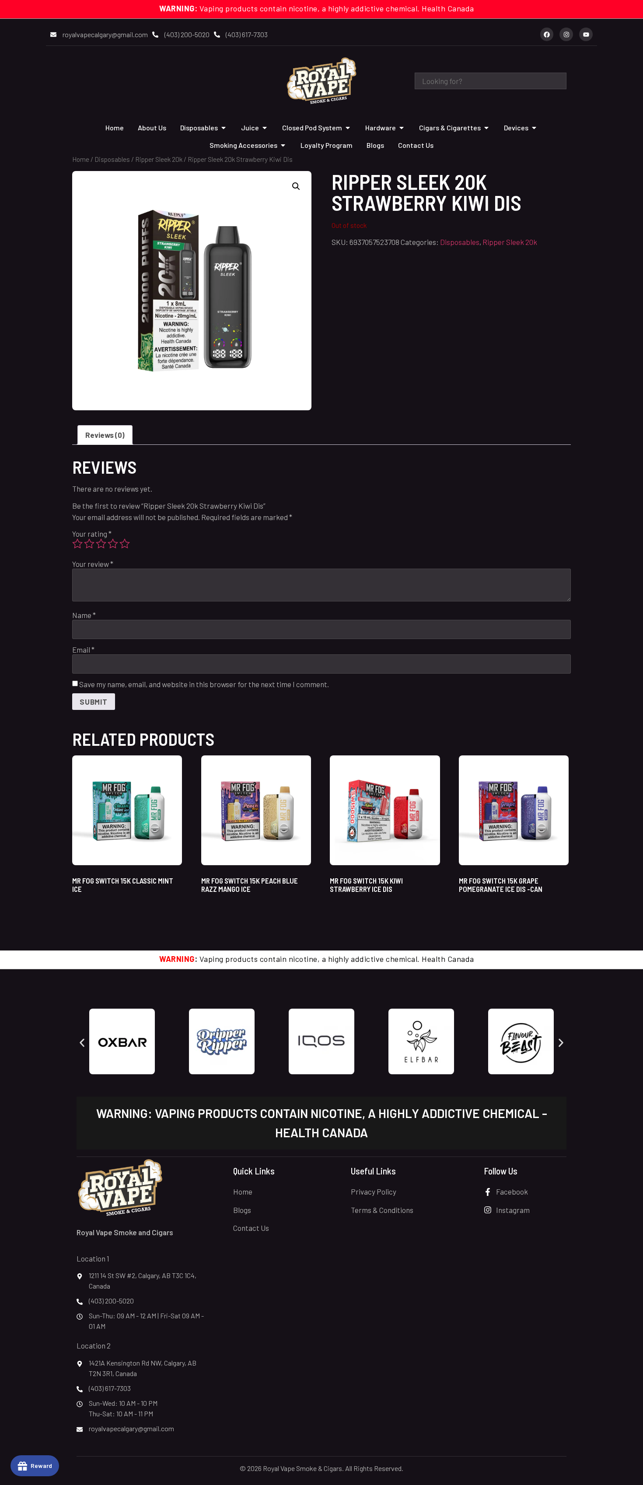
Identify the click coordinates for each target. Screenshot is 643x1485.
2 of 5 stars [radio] (89, 543)
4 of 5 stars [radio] (113, 543)
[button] (296, 186)
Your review (92, 564)
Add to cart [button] (99, 912)
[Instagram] (566, 34)
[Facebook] (547, 34)
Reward (41, 1465)
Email (83, 649)
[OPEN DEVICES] (534, 127)
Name (84, 615)
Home (80, 159)
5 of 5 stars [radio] (124, 543)
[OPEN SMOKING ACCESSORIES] (283, 145)
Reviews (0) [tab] (105, 434)
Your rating (92, 534)
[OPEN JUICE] (264, 127)
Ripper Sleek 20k (158, 159)
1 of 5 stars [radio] (77, 543)
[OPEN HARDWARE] (401, 127)
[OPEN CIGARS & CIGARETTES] (486, 127)
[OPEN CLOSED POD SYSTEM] (347, 127)
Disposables (112, 159)
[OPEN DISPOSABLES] (223, 127)
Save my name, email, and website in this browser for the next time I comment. (204, 684)
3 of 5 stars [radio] (101, 543)
